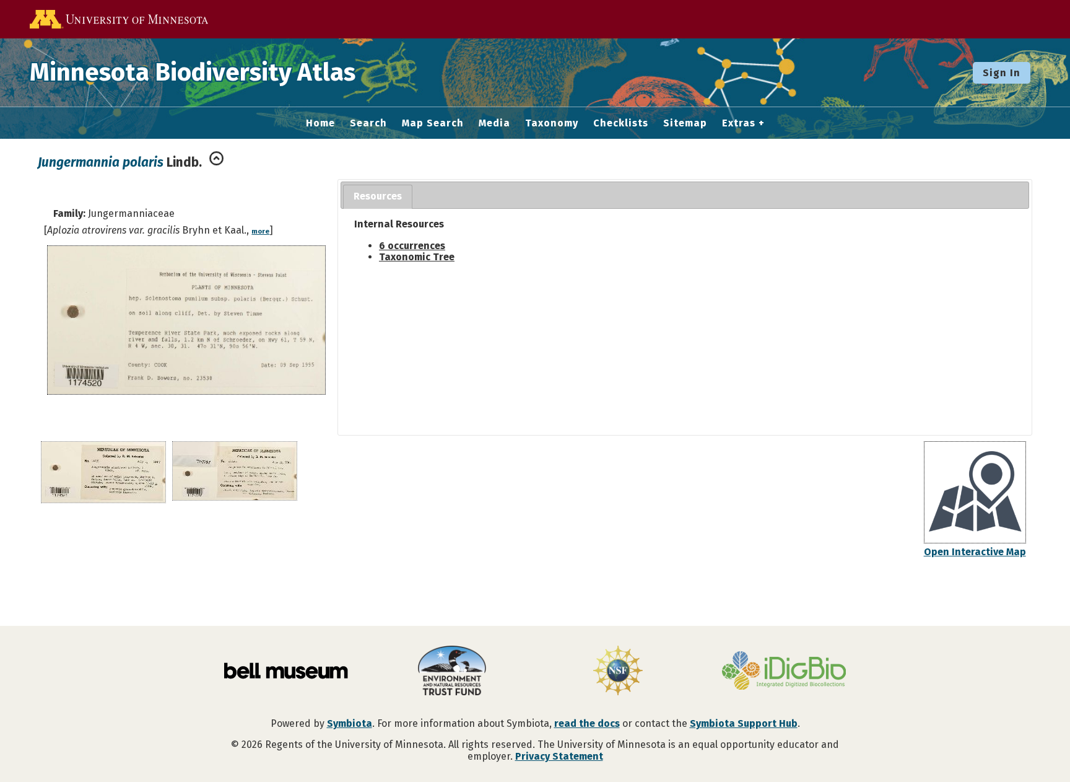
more (260, 231)
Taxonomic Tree (417, 257)
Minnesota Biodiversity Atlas (192, 72)
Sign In (1001, 73)
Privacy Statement (559, 756)
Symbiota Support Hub (744, 723)
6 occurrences (412, 246)
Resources (378, 196)
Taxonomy (551, 123)
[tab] (377, 197)
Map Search (433, 123)
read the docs (587, 723)
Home (320, 123)
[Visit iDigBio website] (784, 671)
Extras (738, 123)
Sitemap (685, 123)
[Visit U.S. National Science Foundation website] (618, 672)
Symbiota (349, 723)
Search (368, 123)
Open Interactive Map (975, 552)
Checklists (620, 123)
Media (494, 123)
